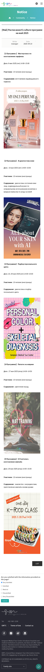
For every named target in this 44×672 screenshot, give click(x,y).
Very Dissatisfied (8, 596)
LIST (37, 564)
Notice (32, 18)
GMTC (4, 625)
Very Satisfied (7, 582)
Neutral (5, 589)
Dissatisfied (7, 593)
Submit (4, 601)
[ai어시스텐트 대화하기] (39, 667)
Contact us (29, 625)
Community (20, 18)
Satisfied (6, 586)
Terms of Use (16, 625)
